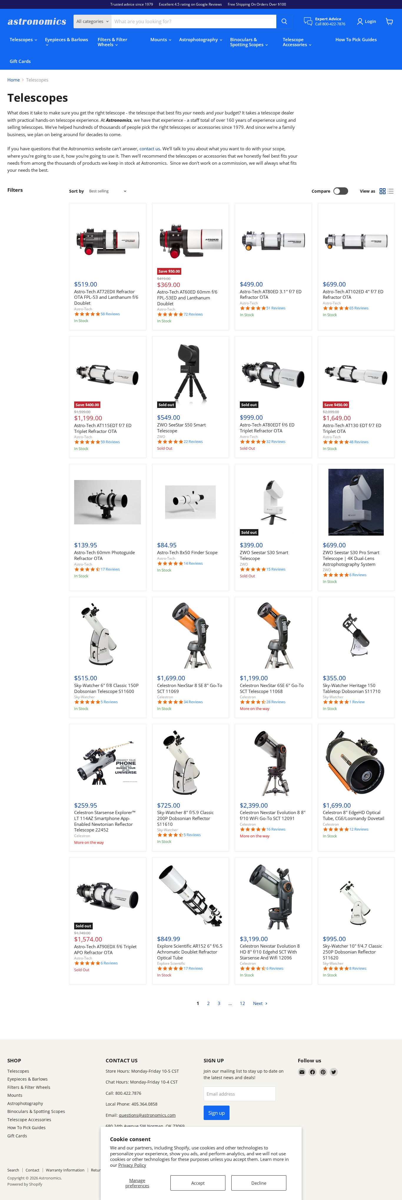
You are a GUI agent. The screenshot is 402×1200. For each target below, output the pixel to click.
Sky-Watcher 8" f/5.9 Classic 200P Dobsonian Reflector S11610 (185, 818)
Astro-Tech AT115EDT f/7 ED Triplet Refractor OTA (103, 428)
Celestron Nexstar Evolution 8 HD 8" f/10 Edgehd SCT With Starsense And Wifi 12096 (270, 951)
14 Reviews (193, 563)
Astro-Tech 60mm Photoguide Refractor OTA (104, 555)
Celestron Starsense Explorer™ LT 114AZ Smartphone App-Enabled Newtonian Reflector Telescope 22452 (104, 821)
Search (13, 1170)
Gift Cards (20, 61)
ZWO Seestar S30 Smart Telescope (264, 555)
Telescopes (22, 39)
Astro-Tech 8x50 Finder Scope (187, 552)
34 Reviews (193, 701)
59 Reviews (110, 441)
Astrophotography (199, 39)
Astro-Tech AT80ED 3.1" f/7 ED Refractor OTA (271, 294)
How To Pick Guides (356, 39)
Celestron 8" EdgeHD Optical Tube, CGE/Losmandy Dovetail (353, 815)
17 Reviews (110, 569)
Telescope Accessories (295, 41)
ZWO (161, 436)
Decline (258, 1183)
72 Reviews (193, 314)
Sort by (76, 191)
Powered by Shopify (24, 1184)
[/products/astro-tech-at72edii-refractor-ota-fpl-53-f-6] (107, 241)
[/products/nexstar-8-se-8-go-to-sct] (190, 635)
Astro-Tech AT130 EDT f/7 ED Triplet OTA (352, 428)
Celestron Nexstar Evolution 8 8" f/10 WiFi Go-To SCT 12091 (272, 815)
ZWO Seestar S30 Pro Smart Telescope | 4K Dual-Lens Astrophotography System (351, 558)
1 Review (357, 701)
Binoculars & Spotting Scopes (247, 41)
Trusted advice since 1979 (131, 4)
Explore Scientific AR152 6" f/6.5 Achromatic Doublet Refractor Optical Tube (189, 951)
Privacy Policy (132, 1165)
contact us (149, 148)
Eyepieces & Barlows (66, 39)
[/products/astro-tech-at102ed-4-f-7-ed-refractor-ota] (356, 241)
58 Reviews (110, 313)
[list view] (391, 191)
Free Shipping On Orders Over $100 (257, 4)
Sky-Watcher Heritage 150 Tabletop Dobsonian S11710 (352, 688)
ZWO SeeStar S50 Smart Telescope (181, 428)
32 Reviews (275, 441)
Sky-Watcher (84, 696)
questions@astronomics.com (147, 1115)
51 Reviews (275, 308)
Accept (198, 1183)
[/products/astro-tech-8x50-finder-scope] (190, 502)
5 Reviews (109, 701)
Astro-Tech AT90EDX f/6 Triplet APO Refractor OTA (105, 949)
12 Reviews (358, 829)
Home (13, 79)
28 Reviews (275, 701)
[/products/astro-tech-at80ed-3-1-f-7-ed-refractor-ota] (273, 241)
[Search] (284, 21)
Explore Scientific (171, 963)
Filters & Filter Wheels (112, 41)
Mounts (159, 39)
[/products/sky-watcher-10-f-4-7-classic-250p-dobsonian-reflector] (356, 896)
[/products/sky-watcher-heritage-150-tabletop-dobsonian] (356, 635)
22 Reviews (193, 441)
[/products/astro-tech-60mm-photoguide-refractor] (107, 502)
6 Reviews (357, 574)
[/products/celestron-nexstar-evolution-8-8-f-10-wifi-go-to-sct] (273, 762)
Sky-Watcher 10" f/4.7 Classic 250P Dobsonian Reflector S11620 (352, 951)
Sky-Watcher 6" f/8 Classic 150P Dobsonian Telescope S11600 (106, 688)
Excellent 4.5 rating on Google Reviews (190, 4)
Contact (32, 1170)
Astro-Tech (83, 308)
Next (258, 1003)
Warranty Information (65, 1170)
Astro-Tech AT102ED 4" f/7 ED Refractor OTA (353, 294)
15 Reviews (275, 569)
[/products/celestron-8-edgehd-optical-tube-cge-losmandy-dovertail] (356, 762)
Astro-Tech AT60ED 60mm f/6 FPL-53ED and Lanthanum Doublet (187, 297)
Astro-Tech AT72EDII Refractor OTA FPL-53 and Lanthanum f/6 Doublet (106, 297)
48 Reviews (358, 441)
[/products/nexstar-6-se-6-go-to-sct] (273, 635)
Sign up (216, 1112)
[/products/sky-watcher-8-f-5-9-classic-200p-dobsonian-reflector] (190, 762)
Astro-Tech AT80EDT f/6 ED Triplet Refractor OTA (267, 428)
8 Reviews (357, 968)
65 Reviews (358, 308)
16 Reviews (275, 829)
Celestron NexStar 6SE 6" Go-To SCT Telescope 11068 (272, 688)
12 (242, 1003)
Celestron (165, 696)
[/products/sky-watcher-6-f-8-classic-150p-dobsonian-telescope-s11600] (107, 635)
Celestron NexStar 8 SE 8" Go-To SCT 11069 (189, 688)
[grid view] (382, 191)
